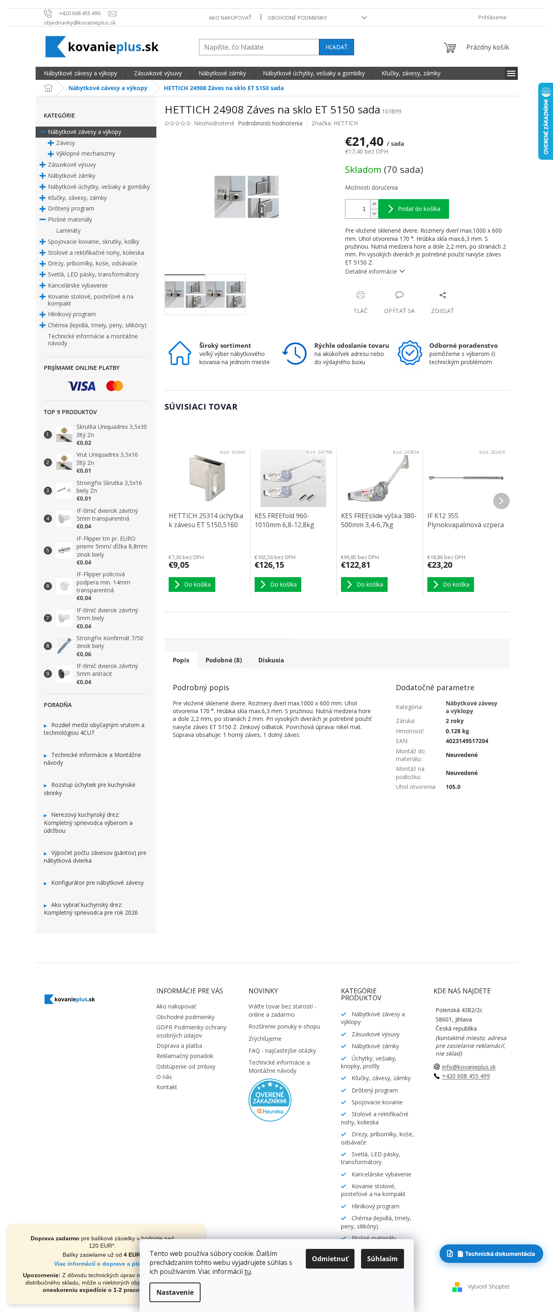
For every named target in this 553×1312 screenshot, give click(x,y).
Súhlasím (382, 1258)
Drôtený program (71, 208)
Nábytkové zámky (71, 175)
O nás (164, 1077)
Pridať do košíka (419, 209)
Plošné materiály (70, 219)
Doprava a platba (179, 1045)
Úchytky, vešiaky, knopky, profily (369, 1062)
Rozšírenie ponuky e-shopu (284, 1026)
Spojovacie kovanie (376, 1102)
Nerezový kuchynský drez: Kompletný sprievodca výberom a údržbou (88, 822)
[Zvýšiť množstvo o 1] (374, 204)
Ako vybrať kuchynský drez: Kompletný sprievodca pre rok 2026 (91, 909)
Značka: (334, 123)
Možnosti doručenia (371, 187)
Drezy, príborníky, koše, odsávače (92, 263)
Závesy (65, 143)
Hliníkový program (72, 314)
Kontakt (166, 1087)
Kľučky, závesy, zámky (77, 198)
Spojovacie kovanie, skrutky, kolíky (93, 241)
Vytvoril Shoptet (489, 1286)
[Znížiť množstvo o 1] (374, 213)
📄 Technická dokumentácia (496, 1253)
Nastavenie (175, 1292)
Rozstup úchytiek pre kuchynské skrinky (89, 789)
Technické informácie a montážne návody (93, 339)
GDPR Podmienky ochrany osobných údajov (191, 1031)
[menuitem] (80, 73)
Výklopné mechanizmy (85, 153)
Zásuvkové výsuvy (72, 164)
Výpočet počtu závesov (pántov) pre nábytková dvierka (95, 857)
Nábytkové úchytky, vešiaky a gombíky (99, 186)
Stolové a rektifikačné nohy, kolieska (96, 252)
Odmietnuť (330, 1258)
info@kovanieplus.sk (469, 1067)
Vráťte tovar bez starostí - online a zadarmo (282, 1010)
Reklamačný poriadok (184, 1056)
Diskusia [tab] (271, 660)
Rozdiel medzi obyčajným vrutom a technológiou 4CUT (94, 729)
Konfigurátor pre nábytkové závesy (97, 882)
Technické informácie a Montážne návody (92, 759)
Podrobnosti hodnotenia (270, 123)
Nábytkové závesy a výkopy (84, 132)
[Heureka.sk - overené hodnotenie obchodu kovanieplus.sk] (269, 1099)
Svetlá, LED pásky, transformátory (93, 274)
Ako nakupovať (230, 17)
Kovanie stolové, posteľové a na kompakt (90, 299)
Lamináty (68, 230)
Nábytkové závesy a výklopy (471, 707)
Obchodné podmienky (297, 17)
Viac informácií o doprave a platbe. (102, 1263)
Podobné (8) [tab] (223, 660)
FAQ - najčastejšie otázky (282, 1050)
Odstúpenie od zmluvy (185, 1066)
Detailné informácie (371, 271)
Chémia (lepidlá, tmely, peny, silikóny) (97, 325)
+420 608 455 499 (466, 1076)
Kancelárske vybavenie (78, 285)
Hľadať (336, 47)
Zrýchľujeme (265, 1038)
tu (247, 1271)
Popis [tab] (181, 660)
